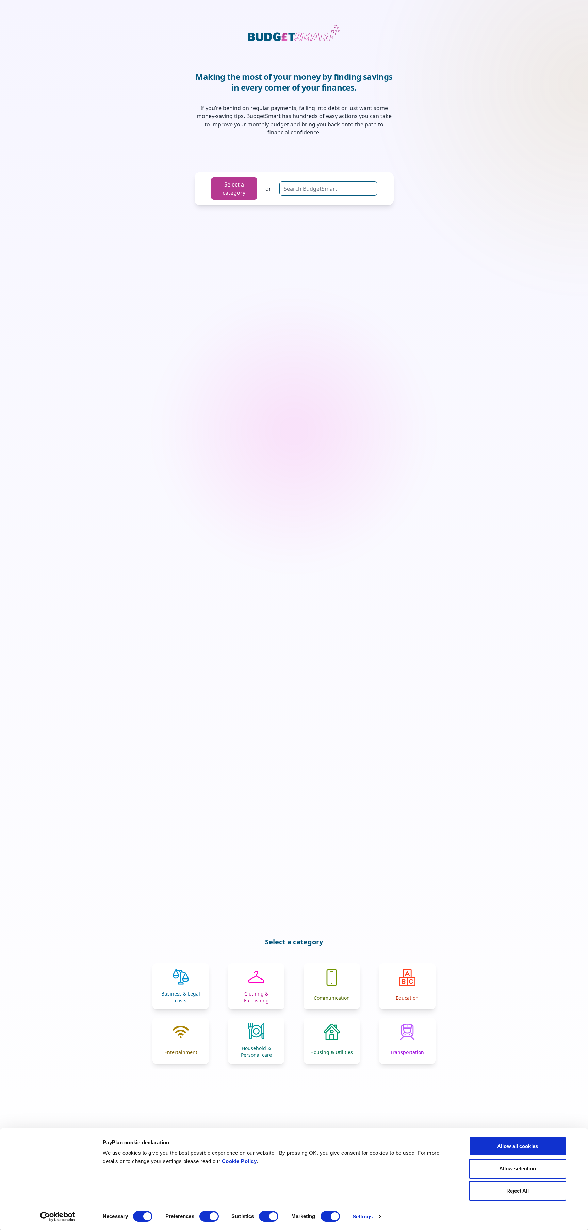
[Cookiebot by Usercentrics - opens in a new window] (57, 1217)
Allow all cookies (517, 1146)
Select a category (234, 188)
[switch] (209, 1216)
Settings (363, 1216)
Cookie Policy (239, 1161)
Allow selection (517, 1168)
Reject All (517, 1191)
